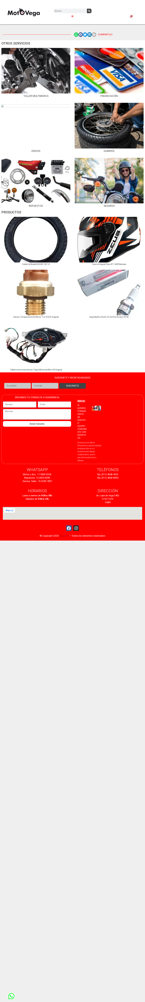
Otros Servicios (15, 43)
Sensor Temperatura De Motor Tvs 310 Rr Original (36, 317)
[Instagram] (76, 528)
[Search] (89, 11)
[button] (72, 16)
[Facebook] (69, 528)
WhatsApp (37, 469)
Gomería (109, 150)
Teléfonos (108, 469)
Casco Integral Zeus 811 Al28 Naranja (109, 264)
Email (34, 381)
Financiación (109, 95)
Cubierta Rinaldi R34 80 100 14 (36, 264)
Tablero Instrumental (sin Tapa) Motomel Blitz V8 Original (36, 370)
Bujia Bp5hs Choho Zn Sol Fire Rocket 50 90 (109, 317)
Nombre (7, 381)
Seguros (109, 205)
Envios (36, 150)
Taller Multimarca (36, 95)
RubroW (64, 535)
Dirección (108, 491)
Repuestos (36, 205)
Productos (11, 212)
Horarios (37, 491)
